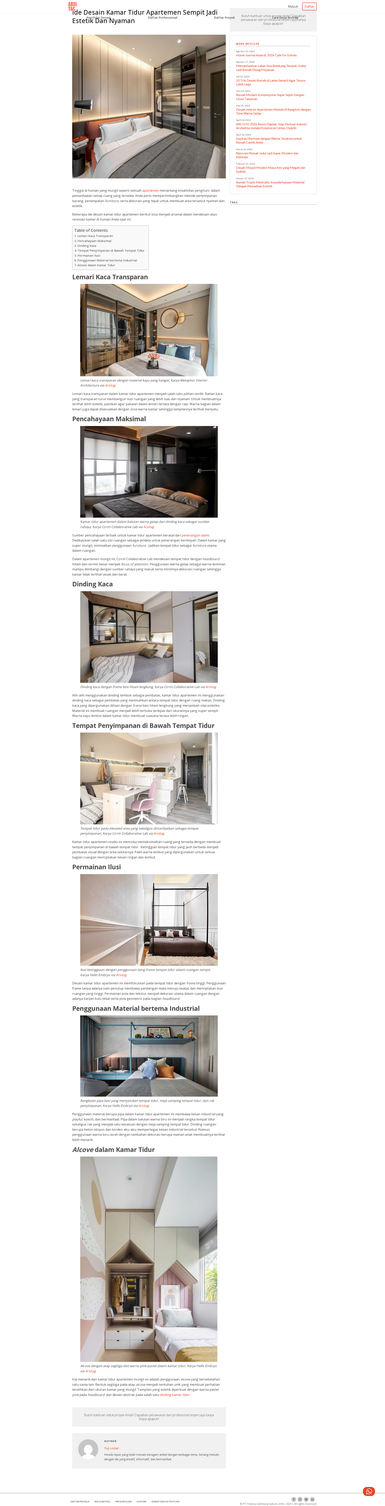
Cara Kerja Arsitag (285, 17)
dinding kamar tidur (175, 1395)
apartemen (150, 190)
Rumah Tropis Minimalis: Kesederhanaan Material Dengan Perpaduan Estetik (270, 184)
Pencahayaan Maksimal (94, 241)
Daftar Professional (162, 17)
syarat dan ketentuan (165, 1501)
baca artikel (102, 1501)
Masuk (293, 6)
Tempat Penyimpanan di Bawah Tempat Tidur (111, 250)
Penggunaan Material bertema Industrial (107, 260)
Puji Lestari (111, 1448)
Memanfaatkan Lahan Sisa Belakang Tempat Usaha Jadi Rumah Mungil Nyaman (271, 67)
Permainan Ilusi (88, 255)
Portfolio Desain (99, 17)
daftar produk (80, 1501)
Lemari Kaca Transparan (95, 236)
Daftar (309, 6)
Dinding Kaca (87, 246)
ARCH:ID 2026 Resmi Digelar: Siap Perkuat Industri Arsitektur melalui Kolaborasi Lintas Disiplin (271, 126)
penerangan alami (195, 535)
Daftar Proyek (224, 17)
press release (123, 1501)
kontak (142, 1501)
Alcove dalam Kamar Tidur (96, 265)
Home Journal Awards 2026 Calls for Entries (266, 55)
